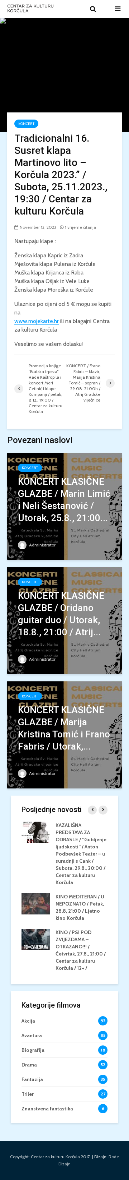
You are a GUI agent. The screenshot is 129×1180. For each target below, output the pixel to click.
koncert (26, 123)
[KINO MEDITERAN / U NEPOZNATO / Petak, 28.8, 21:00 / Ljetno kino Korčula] (36, 903)
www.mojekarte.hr (36, 321)
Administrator (42, 545)
